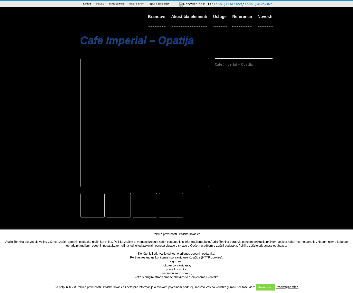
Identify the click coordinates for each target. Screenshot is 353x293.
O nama (100, 4)
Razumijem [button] (265, 287)
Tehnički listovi (136, 4)
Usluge (220, 16)
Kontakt (87, 4)
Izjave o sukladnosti (160, 4)
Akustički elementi (189, 16)
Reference (242, 16)
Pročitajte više (287, 287)
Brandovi (156, 16)
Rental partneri (116, 4)
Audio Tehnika (94, 17)
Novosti (265, 16)
